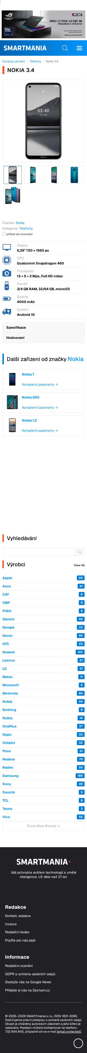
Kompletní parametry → (40, 384)
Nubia (42, 718)
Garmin (42, 619)
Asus (42, 586)
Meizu (42, 677)
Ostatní (42, 743)
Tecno (42, 808)
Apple (42, 578)
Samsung (42, 776)
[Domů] (26, 48)
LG (42, 668)
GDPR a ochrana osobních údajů (30, 974)
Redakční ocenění (19, 966)
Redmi (42, 767)
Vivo (42, 817)
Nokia (76, 359)
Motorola (42, 693)
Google (42, 627)
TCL (42, 800)
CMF (42, 602)
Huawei (42, 652)
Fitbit (42, 611)
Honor (42, 635)
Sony (42, 784)
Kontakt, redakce (18, 916)
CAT (42, 594)
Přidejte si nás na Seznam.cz (27, 990)
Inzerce (11, 924)
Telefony (26, 228)
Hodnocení (15, 337)
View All (79, 565)
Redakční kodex (17, 932)
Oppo (42, 734)
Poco (42, 751)
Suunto (42, 792)
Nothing (42, 710)
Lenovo (42, 660)
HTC (42, 644)
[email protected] (69, 1031)
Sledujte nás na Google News (28, 982)
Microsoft (42, 685)
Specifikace (16, 327)
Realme (42, 759)
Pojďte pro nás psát (20, 940)
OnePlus (42, 726)
